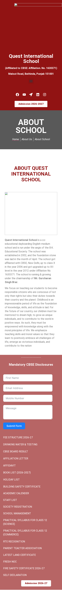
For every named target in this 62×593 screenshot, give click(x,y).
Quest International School (31, 58)
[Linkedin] (38, 95)
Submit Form (14, 425)
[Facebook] (17, 95)
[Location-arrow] (31, 95)
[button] (31, 81)
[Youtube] (24, 95)
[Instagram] (45, 95)
